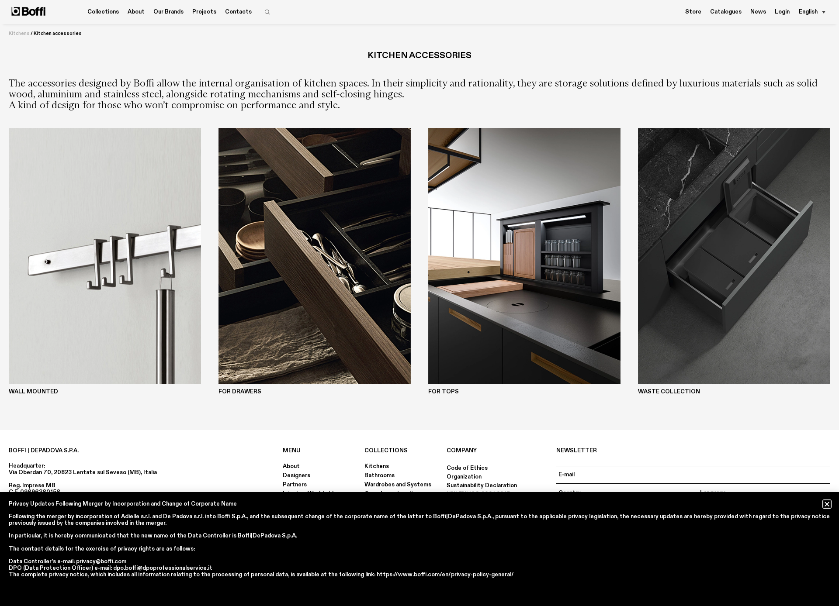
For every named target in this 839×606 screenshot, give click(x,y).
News (758, 11)
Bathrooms (379, 475)
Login (782, 11)
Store (693, 11)
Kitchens (19, 34)
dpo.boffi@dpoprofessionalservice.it (162, 568)
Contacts (238, 11)
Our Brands (168, 11)
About (291, 466)
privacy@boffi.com (101, 561)
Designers (296, 475)
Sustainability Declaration (482, 485)
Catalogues (726, 11)
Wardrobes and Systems (397, 484)
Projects (204, 11)
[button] (827, 504)
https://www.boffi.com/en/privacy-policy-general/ (445, 574)
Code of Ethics (467, 468)
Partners (295, 484)
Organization (464, 476)
